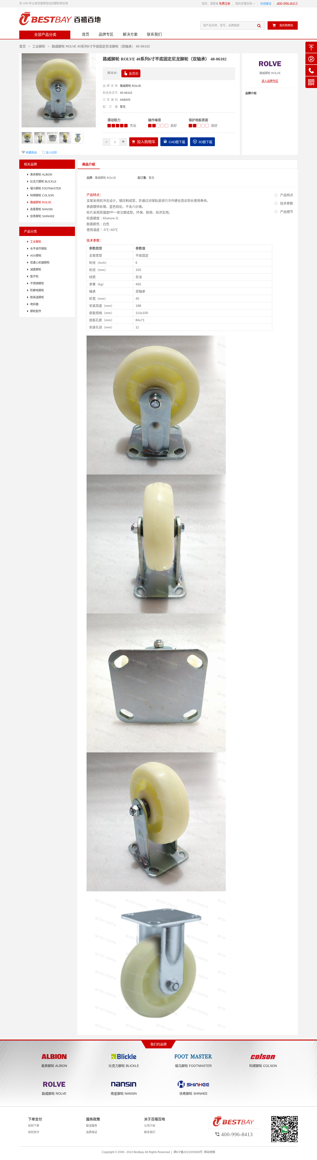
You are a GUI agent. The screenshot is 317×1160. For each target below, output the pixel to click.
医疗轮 (34, 276)
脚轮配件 (35, 311)
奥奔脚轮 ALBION (41, 174)
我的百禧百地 (243, 3)
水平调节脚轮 (38, 248)
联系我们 (154, 34)
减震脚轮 (35, 269)
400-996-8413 (287, 4)
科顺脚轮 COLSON (42, 195)
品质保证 (91, 1132)
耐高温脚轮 (37, 297)
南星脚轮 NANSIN (41, 209)
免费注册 (224, 3)
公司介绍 (149, 1125)
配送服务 (91, 1125)
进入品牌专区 (270, 81)
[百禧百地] (59, 19)
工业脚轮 (38, 46)
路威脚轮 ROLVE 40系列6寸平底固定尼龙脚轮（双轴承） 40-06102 (101, 46)
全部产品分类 (45, 35)
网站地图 (209, 1152)
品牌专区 (106, 34)
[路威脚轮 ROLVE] (269, 64)
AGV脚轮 (36, 255)
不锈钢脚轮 (37, 283)
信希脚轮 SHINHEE (42, 216)
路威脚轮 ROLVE (130, 86)
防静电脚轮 (37, 290)
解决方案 (130, 34)
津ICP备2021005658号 (188, 1152)
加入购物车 (143, 142)
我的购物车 (282, 25)
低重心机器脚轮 (40, 262)
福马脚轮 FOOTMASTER (45, 188)
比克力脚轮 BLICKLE (43, 181)
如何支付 (33, 1132)
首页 (85, 34)
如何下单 (33, 1125)
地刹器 (34, 304)
